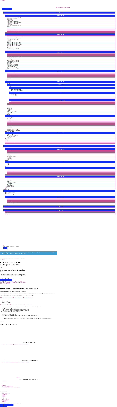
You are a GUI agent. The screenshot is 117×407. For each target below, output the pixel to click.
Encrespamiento (10, 127)
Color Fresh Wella (14, 94)
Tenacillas (7, 141)
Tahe (10, 98)
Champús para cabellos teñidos (12, 23)
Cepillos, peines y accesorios (10, 142)
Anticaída (9, 40)
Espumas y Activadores (11, 136)
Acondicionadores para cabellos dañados (14, 44)
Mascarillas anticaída (11, 66)
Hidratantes (9, 110)
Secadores (7, 139)
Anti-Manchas (9, 109)
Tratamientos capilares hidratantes (13, 130)
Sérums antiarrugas (10, 185)
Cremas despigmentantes (11, 156)
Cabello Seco (9, 119)
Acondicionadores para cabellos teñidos (14, 42)
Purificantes (9, 157)
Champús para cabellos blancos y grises (14, 22)
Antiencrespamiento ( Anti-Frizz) (13, 68)
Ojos (8, 164)
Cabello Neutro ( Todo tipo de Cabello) (14, 17)
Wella (10, 91)
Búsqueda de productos (7, 246)
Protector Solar (8, 193)
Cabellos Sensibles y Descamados (13, 60)
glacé (7, 283)
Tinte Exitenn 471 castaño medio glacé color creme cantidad (10, 278)
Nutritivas (9, 155)
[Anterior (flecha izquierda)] (1, 406)
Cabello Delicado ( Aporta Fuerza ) (13, 61)
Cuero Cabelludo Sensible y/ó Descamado (14, 37)
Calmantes (9, 204)
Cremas (6, 147)
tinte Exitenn (7, 312)
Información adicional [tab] (6, 285)
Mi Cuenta (5, 216)
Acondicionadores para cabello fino (13, 48)
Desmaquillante (10, 169)
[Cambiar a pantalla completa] (5, 405)
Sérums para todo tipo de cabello (13, 73)
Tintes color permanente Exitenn (17, 90)
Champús (7, 14)
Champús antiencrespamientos (12, 27)
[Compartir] (8, 405)
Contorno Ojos (9, 159)
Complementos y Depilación (10, 192)
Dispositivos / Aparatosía (9, 194)
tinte (9, 283)
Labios (8, 165)
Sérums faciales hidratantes (12, 178)
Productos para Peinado (9, 131)
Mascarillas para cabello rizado (12, 65)
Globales (8, 154)
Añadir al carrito (6, 280)
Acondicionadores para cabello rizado (14, 45)
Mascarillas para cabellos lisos (12, 64)
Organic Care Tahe (14, 101)
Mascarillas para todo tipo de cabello (13, 57)
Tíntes (6, 80)
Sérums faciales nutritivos (11, 179)
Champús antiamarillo (11, 29)
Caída (8, 128)
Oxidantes (9, 106)
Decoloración (9, 105)
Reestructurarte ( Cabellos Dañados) (13, 72)
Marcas (8, 83)
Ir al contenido (2, 0)
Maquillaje (7, 160)
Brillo (8, 79)
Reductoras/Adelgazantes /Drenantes (13, 203)
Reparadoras (9, 158)
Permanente (9, 137)
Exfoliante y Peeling (10, 171)
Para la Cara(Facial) (6, 144)
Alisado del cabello (10, 126)
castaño (22, 282)
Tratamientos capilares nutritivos (13, 129)
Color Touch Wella (14, 95)
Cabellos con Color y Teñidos (12, 67)
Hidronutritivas (9, 199)
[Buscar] (5, 248)
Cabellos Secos (10, 19)
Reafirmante (9, 180)
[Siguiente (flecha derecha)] (5, 406)
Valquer (10, 97)
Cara (8, 163)
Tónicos (8, 170)
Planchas (7, 140)
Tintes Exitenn (2, 259)
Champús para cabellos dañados (13, 21)
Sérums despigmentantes (11, 182)
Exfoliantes (7, 214)
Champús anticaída (10, 28)
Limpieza (7, 166)
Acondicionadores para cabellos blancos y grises (15, 36)
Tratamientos (7, 114)
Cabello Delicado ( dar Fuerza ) (12, 49)
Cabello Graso (9, 58)
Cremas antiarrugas (10, 153)
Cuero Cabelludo (10, 78)
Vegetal (8, 113)
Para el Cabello (6, 11)
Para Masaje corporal (11, 198)
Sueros (6, 188)
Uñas (6, 208)
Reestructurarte (10, 118)
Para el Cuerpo (6, 189)
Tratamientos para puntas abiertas (13, 120)
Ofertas (4, 215)
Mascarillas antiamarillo (11, 62)
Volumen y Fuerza (10, 117)
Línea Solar (7, 138)
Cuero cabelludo (10, 121)
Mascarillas (7, 50)
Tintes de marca (21, 258)
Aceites (6, 187)
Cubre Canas (9, 112)
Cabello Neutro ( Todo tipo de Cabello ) (14, 38)
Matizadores (9, 107)
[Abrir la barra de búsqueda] (3, 245)
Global (8, 181)
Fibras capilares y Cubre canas (12, 135)
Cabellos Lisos (9, 46)
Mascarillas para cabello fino (12, 59)
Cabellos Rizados (10, 20)
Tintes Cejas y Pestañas (9, 186)
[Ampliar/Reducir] (1, 405)
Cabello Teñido (9, 122)
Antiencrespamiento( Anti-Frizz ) (13, 39)
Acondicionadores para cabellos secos (14, 43)
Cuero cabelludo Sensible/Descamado (14, 25)
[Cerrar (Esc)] (11, 405)
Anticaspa (9, 26)
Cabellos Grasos (10, 24)
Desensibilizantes (10, 183)
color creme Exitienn (31, 307)
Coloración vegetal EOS (15, 96)
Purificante (9, 184)
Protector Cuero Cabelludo (12, 111)
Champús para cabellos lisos (12, 18)
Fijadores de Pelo (10, 134)
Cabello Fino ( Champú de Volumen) (13, 30)
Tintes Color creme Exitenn (16, 89)
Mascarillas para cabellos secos (12, 53)
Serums (6, 69)
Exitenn (10, 86)
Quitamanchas (9, 108)
